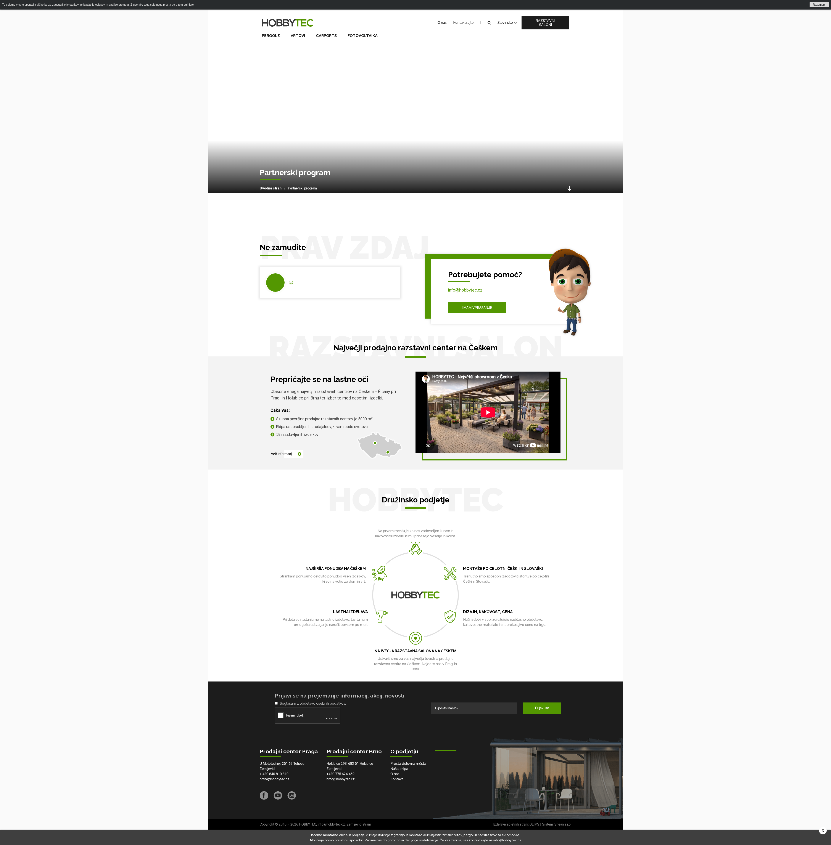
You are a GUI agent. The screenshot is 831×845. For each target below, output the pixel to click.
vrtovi (298, 35)
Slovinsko (506, 23)
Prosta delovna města (408, 764)
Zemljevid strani (358, 824)
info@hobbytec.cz (465, 290)
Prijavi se (542, 708)
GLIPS (534, 824)
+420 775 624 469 (340, 774)
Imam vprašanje (477, 308)
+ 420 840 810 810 (274, 774)
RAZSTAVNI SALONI (545, 23)
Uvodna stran (271, 188)
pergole (271, 35)
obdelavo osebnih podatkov (322, 703)
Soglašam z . (313, 703)
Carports (326, 35)
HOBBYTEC (307, 824)
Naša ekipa (399, 769)
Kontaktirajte (463, 23)
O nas (442, 23)
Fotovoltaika (363, 35)
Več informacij (281, 454)
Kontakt (396, 779)
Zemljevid (267, 769)
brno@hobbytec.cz (341, 779)
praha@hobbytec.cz (274, 779)
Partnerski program (302, 188)
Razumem (819, 4)
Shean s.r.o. (562, 824)
